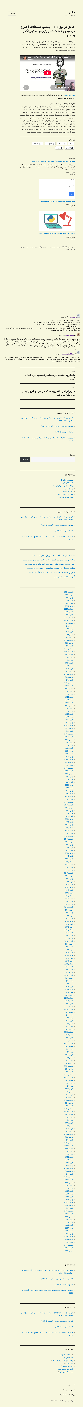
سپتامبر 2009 (68, 1143)
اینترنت (38, 555)
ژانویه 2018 (69, 859)
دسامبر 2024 (68, 640)
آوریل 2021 (69, 748)
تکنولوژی (53, 560)
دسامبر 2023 (68, 674)
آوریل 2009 (69, 1157)
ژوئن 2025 (69, 626)
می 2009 (70, 1154)
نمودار (66, 572)
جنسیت (25, 560)
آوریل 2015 (69, 952)
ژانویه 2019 (69, 825)
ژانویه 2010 (69, 1131)
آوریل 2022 (69, 714)
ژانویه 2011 (69, 1097)
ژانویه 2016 (69, 927)
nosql (53, 247)
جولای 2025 (69, 623)
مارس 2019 (69, 819)
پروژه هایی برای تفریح (67, 1394)
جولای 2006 (69, 1251)
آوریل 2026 (69, 603)
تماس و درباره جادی (68, 1389)
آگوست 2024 (68, 652)
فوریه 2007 (69, 1231)
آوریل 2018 (69, 850)
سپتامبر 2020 (68, 768)
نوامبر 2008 (69, 1171)
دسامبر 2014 (68, 964)
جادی (72, 12)
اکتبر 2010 (69, 1106)
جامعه (42, 560)
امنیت (44, 247)
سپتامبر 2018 (68, 836)
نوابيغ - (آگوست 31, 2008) (64, 432)
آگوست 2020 (68, 771)
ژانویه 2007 (69, 1234)
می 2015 (70, 950)
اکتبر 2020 (69, 765)
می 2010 (70, 1120)
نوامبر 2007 (69, 1205)
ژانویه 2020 (69, 791)
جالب (48, 560)
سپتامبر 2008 (68, 1177)
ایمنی (43, 555)
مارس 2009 (69, 1160)
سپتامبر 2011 (68, 1075)
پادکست (36, 572)
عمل (41, 568)
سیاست (56, 568)
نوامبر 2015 (69, 933)
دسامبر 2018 (68, 828)
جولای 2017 (69, 876)
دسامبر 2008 (68, 1168)
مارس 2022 (69, 717)
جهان (73, 564)
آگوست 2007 (68, 1214)
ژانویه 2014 (69, 995)
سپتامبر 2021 (68, 734)
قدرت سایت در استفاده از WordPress (60, 1401)
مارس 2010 (69, 1126)
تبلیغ (61, 560)
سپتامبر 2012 (68, 1041)
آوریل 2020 (69, 782)
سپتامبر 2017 (68, 870)
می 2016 (70, 916)
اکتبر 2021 (69, 731)
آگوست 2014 (68, 975)
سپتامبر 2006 (68, 1245)
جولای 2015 (69, 944)
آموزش (49, 247)
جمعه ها (30, 560)
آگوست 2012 (68, 1043)
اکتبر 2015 (69, 935)
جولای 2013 (69, 1012)
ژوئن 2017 (69, 879)
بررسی (33, 556)
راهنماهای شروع (67, 491)
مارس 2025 (69, 634)
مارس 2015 (69, 955)
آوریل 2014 (69, 987)
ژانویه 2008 (69, 1200)
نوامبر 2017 (69, 864)
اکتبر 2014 (69, 970)
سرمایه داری (28, 564)
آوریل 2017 (69, 884)
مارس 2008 (69, 1194)
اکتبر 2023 (69, 680)
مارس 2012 (69, 1058)
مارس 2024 (69, 666)
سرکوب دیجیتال (69, 568)
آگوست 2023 (68, 686)
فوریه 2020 (69, 788)
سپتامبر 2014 (68, 972)
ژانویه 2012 (69, 1063)
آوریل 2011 (69, 1089)
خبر (51, 564)
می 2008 (70, 1188)
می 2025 (70, 629)
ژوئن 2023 (69, 691)
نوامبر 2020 (69, 762)
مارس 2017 (69, 887)
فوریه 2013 (69, 1026)
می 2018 (70, 847)
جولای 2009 (69, 1148)
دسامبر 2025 (68, 609)
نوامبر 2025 (69, 612)
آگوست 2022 (68, 703)
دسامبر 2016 (68, 896)
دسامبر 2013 (68, 998)
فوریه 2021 (69, 754)
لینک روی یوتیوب (69, 95)
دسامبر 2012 (68, 1032)
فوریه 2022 (69, 720)
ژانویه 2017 (69, 893)
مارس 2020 (69, 785)
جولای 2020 (69, 774)
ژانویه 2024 (69, 671)
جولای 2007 (69, 1217)
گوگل (60, 577)
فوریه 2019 (69, 822)
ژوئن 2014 (69, 981)
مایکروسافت (31, 568)
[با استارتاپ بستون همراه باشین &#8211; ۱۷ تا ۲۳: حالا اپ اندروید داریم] (46, 189)
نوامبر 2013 (69, 1001)
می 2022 (70, 711)
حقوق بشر (59, 564)
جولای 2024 (69, 654)
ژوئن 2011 (69, 1083)
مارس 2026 (69, 606)
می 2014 (70, 984)
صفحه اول (71, 1385)
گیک (55, 577)
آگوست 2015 (68, 941)
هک (50, 572)
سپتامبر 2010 (68, 1109)
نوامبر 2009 (69, 1137)
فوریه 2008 (69, 1197)
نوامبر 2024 (69, 643)
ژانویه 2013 (69, 1029)
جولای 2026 (69, 595)
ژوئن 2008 (69, 1185)
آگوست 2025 (68, 620)
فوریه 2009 (69, 1163)
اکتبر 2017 (69, 867)
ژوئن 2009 (69, 1151)
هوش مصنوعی (56, 573)
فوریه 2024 (69, 669)
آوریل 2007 (69, 1225)
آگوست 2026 (68, 592)
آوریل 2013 (69, 1021)
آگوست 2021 (68, 737)
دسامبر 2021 (68, 725)
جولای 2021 (69, 740)
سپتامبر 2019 (68, 802)
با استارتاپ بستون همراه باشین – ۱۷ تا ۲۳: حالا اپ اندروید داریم (58, 201)
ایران (48, 555)
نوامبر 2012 (69, 1035)
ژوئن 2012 (69, 1049)
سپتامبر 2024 (68, 649)
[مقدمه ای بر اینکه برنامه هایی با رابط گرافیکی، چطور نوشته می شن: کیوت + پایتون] (46, 168)
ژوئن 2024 (69, 657)
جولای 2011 (69, 1080)
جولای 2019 (69, 808)
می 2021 (70, 745)
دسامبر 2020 (68, 759)
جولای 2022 (69, 705)
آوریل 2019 (69, 816)
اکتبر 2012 (69, 1038)
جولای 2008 (69, 1182)
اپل (53, 556)
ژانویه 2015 (69, 961)
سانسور (35, 564)
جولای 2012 (69, 1046)
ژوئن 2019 (69, 811)
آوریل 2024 (69, 663)
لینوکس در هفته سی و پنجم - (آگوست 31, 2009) (57, 426)
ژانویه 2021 (69, 757)
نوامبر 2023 (69, 677)
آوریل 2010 (69, 1123)
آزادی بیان (73, 556)
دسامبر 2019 (68, 793)
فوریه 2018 (69, 856)
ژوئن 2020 (69, 776)
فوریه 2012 (69, 1060)
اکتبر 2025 (69, 615)
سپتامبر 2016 (68, 904)
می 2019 (70, 813)
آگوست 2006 (68, 1248)
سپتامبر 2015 (68, 938)
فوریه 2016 (69, 924)
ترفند (28, 247)
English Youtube (67, 480)
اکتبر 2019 (69, 799)
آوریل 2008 (69, 1191)
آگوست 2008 (68, 1180)
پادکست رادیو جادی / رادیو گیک (63, 486)
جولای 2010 (69, 1114)
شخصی (49, 568)
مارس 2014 (69, 989)
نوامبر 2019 (69, 796)
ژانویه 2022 (69, 722)
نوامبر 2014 (69, 967)
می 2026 (70, 600)
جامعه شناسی (36, 560)
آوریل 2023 (69, 697)
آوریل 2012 (69, 1055)
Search (72, 455)
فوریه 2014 (69, 992)
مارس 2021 (69, 751)
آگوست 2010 (68, 1111)
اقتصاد (62, 556)
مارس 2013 (69, 1023)
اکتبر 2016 (69, 901)
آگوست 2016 (68, 907)
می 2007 (70, 1222)
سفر (61, 568)
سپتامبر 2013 (68, 1006)
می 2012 (70, 1052)
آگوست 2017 (68, 873)
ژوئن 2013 (69, 1015)
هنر (62, 573)
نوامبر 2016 (69, 899)
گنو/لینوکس (69, 577)
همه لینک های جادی (66, 497)
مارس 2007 (69, 1228)
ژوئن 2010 (69, 1117)
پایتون (32, 247)
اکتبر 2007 (69, 1208)
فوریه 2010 (69, 1129)
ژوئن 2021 (69, 742)
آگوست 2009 (68, 1146)
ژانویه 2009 (69, 1165)
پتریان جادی (69, 488)
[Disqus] (41, 284)
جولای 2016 (69, 910)
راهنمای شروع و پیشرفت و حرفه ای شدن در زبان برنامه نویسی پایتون (57, 234)
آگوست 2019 (68, 805)
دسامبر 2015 (68, 930)
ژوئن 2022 (69, 708)
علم (44, 568)
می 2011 (70, 1086)
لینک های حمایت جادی (65, 494)
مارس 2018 (69, 853)
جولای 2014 (69, 978)
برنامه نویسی (38, 247)
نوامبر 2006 (69, 1239)
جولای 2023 (69, 688)
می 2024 (70, 660)
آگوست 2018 (68, 839)
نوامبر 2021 (69, 728)
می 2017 (70, 882)
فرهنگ (37, 568)
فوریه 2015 (69, 958)
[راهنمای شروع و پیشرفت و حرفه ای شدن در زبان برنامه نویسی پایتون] (46, 221)
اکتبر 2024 (69, 646)
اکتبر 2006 (69, 1242)
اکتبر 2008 (69, 1174)
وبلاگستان (44, 572)
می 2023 (70, 694)
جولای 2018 (69, 842)
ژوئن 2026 (69, 598)
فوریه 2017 (69, 890)
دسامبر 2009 (68, 1134)
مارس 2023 (69, 700)
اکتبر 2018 (69, 833)
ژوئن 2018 (69, 845)
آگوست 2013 (68, 1009)
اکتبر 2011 (69, 1072)
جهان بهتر (67, 564)
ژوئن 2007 (69, 1219)
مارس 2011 (69, 1092)
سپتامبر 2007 (68, 1211)
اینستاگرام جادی (67, 483)
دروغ (47, 564)
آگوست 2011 (68, 1077)
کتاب (29, 572)
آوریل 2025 (69, 632)
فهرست (12, 13)
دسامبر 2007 (68, 1202)
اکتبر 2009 (69, 1140)
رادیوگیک (41, 564)
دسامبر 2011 (68, 1066)
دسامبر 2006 (68, 1236)
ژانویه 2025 (69, 637)
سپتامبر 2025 (68, 617)
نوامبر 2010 (69, 1103)
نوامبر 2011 (69, 1069)
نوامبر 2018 (69, 830)
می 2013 (70, 1018)
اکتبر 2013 (69, 1004)
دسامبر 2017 (68, 862)
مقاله (58, 247)
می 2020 (70, 779)
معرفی (72, 572)
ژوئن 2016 (69, 913)
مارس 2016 (69, 921)
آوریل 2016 (69, 918)
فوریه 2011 (69, 1094)
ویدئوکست (69, 249)
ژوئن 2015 (69, 947)
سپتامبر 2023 (68, 683)
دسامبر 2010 (68, 1100)
